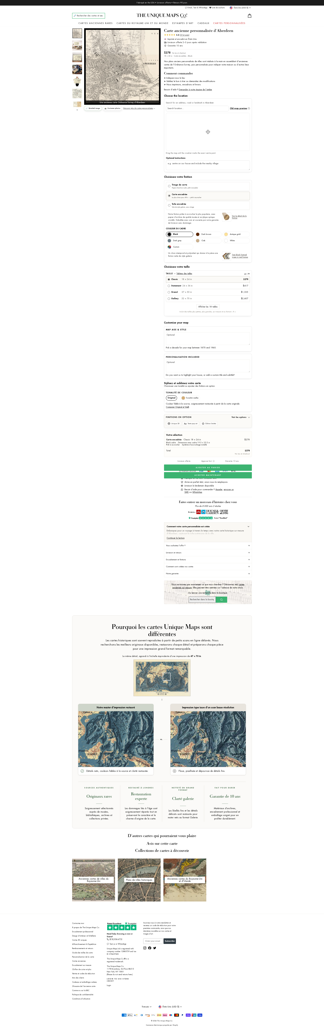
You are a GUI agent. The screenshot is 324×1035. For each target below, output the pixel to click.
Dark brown (206, 234)
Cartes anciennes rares (95, 23)
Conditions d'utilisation (81, 999)
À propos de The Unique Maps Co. (85, 927)
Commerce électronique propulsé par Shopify (162, 1025)
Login (109, 985)
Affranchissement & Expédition (84, 944)
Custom (176, 247)
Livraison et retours (173, 553)
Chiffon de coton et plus (81, 969)
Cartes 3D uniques (79, 940)
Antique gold (235, 234)
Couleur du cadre (176, 229)
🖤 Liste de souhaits (217, 7)
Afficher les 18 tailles (208, 307)
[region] (208, 132)
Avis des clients (78, 978)
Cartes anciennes (79, 961)
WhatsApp (197, 492)
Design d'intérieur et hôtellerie (84, 936)
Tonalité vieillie (192, 398)
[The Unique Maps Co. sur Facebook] (149, 947)
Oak (203, 241)
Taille (207, 274)
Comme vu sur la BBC (80, 990)
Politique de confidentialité (82, 994)
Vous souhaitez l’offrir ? (175, 546)
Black (175, 234)
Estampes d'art (183, 23)
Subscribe (170, 941)
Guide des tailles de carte (82, 953)
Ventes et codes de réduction (83, 973)
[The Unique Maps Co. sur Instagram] (144, 947)
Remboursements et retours (82, 948)
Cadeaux (203, 23)
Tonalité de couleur (179, 393)
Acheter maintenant (208, 475)
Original (171, 398)
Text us (112, 944)
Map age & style (176, 330)
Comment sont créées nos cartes (179, 567)
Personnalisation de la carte (83, 957)
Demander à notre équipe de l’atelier (195, 90)
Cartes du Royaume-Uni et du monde (143, 23)
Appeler (218, 490)
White (232, 241)
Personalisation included (183, 357)
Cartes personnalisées (229, 23)
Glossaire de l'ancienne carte (83, 986)
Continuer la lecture (175, 538)
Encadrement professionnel (82, 932)
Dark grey (177, 241)
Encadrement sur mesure (81, 965)
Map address (208, 158)
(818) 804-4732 (116, 939)
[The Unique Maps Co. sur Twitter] (154, 947)
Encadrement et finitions (176, 560)
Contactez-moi (78, 923)
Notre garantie (172, 574)
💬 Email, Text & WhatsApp (196, 7)
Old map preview (238, 108)
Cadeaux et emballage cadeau (84, 982)
